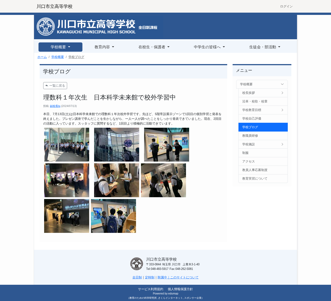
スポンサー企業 (193, 297)
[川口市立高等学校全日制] (99, 27)
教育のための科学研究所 (143, 297)
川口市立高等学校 (54, 6)
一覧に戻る (56, 85)
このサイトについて (184, 277)
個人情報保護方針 (180, 289)
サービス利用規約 (150, 289)
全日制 (137, 277)
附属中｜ (164, 277)
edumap (173, 293)
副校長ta (55, 106)
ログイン (286, 6)
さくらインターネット (170, 297)
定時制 (149, 277)
